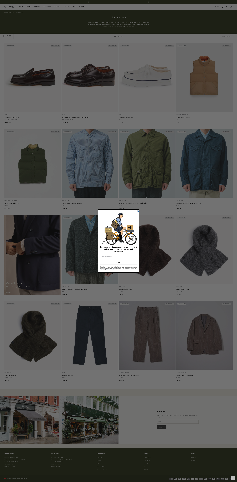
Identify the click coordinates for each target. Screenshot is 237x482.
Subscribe (118, 262)
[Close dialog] (138, 211)
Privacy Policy (108, 269)
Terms (112, 269)
